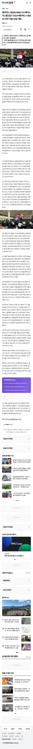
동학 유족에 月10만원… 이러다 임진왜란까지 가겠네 (22, 690)
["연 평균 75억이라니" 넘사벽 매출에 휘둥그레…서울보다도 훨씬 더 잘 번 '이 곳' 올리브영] (26, 650)
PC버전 (20, 729)
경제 (3, 8)
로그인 (5, 729)
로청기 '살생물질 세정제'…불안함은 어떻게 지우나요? (22, 699)
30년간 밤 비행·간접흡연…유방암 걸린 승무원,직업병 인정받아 (22, 469)
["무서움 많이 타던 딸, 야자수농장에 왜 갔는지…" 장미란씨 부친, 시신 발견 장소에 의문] (6, 489)
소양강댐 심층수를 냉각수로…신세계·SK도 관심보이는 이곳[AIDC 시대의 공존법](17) (18, 614)
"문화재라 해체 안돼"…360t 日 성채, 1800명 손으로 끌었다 (21, 478)
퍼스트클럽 (4, 736)
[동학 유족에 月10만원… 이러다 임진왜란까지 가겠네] (7, 693)
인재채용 (18, 733)
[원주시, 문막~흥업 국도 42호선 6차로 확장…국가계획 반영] (26, 624)
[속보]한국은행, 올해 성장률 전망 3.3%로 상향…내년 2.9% (16, 390)
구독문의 (11, 736)
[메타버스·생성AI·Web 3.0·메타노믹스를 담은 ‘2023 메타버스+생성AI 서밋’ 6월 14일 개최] (16, 58)
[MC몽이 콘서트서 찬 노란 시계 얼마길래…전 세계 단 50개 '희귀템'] (6, 464)
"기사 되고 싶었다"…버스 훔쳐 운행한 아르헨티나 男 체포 (21, 494)
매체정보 (20, 739)
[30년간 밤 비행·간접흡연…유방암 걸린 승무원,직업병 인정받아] (6, 472)
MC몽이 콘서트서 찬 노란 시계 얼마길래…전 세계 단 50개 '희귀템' (22, 461)
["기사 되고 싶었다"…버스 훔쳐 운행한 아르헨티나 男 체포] (6, 497)
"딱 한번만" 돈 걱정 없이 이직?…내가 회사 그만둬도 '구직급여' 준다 (22, 708)
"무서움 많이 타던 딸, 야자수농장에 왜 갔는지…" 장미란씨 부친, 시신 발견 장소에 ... (16, 387)
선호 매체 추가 (8, 29)
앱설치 (12, 729)
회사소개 (4, 733)
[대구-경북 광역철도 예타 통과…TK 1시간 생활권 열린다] (26, 632)
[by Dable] (28, 657)
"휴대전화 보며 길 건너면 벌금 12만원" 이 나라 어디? (22, 681)
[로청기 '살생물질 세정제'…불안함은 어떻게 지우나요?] (7, 702)
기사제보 (17, 736)
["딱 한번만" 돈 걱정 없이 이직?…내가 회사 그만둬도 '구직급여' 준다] (7, 711)
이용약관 (14, 739)
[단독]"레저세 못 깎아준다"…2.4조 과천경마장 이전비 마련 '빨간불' (12, 639)
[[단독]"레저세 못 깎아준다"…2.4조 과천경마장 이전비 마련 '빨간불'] (26, 641)
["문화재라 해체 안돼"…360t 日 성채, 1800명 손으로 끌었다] (6, 480)
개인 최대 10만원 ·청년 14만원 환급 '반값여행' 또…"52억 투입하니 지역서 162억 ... (16, 383)
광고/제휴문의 (11, 733)
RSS (22, 736)
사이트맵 (27, 729)
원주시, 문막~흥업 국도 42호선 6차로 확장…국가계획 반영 (12, 622)
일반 (7, 8)
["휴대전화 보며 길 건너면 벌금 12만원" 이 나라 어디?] (7, 684)
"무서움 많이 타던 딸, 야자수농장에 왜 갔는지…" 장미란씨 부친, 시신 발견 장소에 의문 (21, 486)
